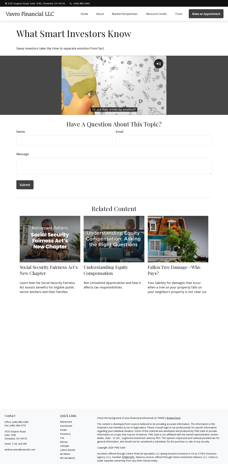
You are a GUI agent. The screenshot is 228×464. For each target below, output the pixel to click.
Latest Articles (67, 449)
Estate (63, 429)
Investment (66, 425)
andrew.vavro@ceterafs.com (20, 449)
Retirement (66, 421)
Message (22, 154)
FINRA (125, 457)
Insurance (65, 433)
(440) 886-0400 (81, 3)
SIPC (132, 457)
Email (120, 132)
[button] (84, 13)
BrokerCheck (173, 418)
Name (20, 132)
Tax (62, 437)
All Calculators (67, 457)
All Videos (65, 453)
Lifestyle (64, 445)
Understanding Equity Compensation (106, 270)
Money (64, 441)
